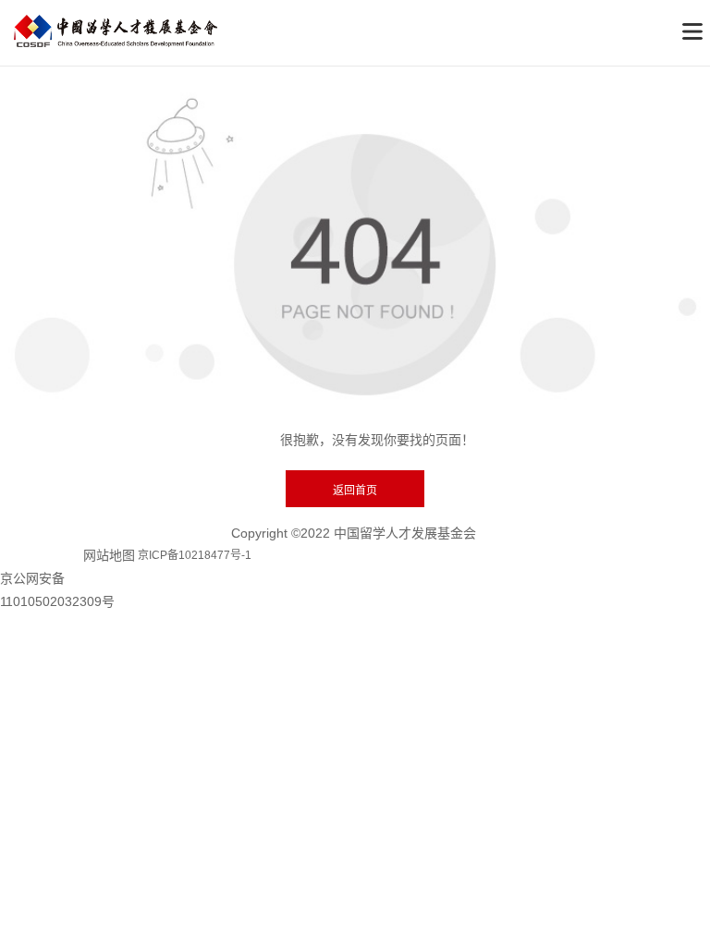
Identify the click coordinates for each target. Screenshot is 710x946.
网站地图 (109, 555)
